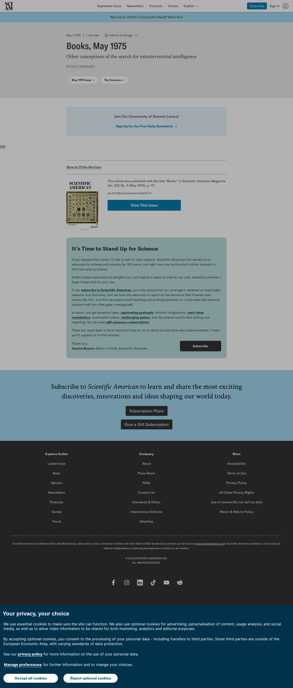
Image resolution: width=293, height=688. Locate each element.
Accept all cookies (31, 678)
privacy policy (30, 654)
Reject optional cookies (90, 678)
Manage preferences (23, 664)
